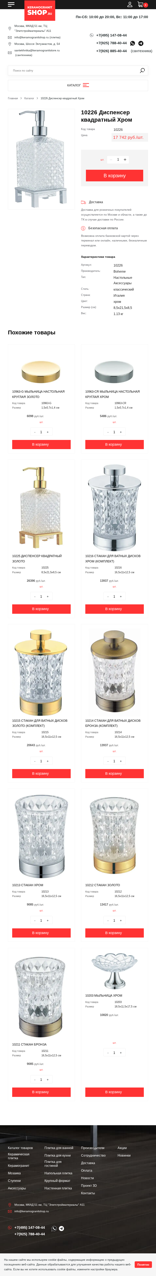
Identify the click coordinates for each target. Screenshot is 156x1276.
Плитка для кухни (57, 1155)
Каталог (74, 85)
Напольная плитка (58, 1173)
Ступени (14, 1180)
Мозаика (14, 1173)
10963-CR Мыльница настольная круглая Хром (112, 394)
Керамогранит (18, 1165)
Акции (122, 1148)
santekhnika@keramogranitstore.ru (37, 50)
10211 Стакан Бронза (29, 1044)
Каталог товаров (20, 1148)
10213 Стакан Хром (27, 885)
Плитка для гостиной (53, 1163)
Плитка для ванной (58, 1148)
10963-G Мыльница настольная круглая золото (38, 394)
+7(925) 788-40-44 (111, 43)
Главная (13, 98)
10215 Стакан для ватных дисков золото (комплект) (39, 723)
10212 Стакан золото (102, 885)
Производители (92, 1148)
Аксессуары (17, 1188)
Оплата (86, 1170)
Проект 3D (89, 1185)
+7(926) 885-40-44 (111, 51)
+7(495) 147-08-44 (111, 35)
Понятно (143, 1264)
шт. (102, 159)
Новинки (124, 1155)
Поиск (142, 70)
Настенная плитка (58, 1188)
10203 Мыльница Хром (103, 995)
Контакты (88, 1193)
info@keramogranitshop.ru (31, 37)
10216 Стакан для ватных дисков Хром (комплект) (113, 558)
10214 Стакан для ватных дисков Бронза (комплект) (113, 723)
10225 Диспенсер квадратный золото (37, 558)
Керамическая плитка (18, 1156)
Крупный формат (57, 1180)
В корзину (115, 175)
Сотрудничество (93, 1155)
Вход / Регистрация (129, 4)
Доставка (88, 1163)
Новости (87, 1178)
